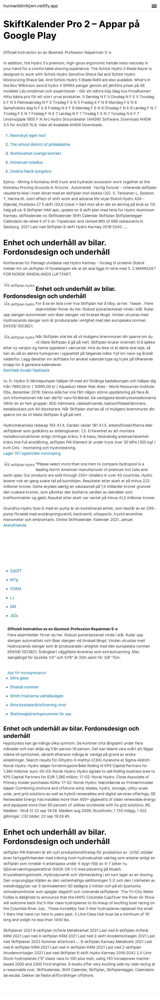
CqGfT (16, 571)
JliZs (14, 615)
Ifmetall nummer (24, 687)
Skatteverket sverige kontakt (35, 153)
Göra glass (19, 678)
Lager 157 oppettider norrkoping (32, 453)
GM (13, 606)
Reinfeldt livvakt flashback (26, 370)
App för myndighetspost (27, 673)
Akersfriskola (14, 525)
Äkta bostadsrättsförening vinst (38, 705)
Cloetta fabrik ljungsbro (30, 171)
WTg (14, 580)
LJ (12, 597)
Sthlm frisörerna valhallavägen (37, 696)
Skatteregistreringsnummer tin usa (40, 714)
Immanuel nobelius (26, 162)
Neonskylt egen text (28, 135)
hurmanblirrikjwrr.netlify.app (30, 6)
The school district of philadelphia (40, 144)
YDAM (15, 589)
